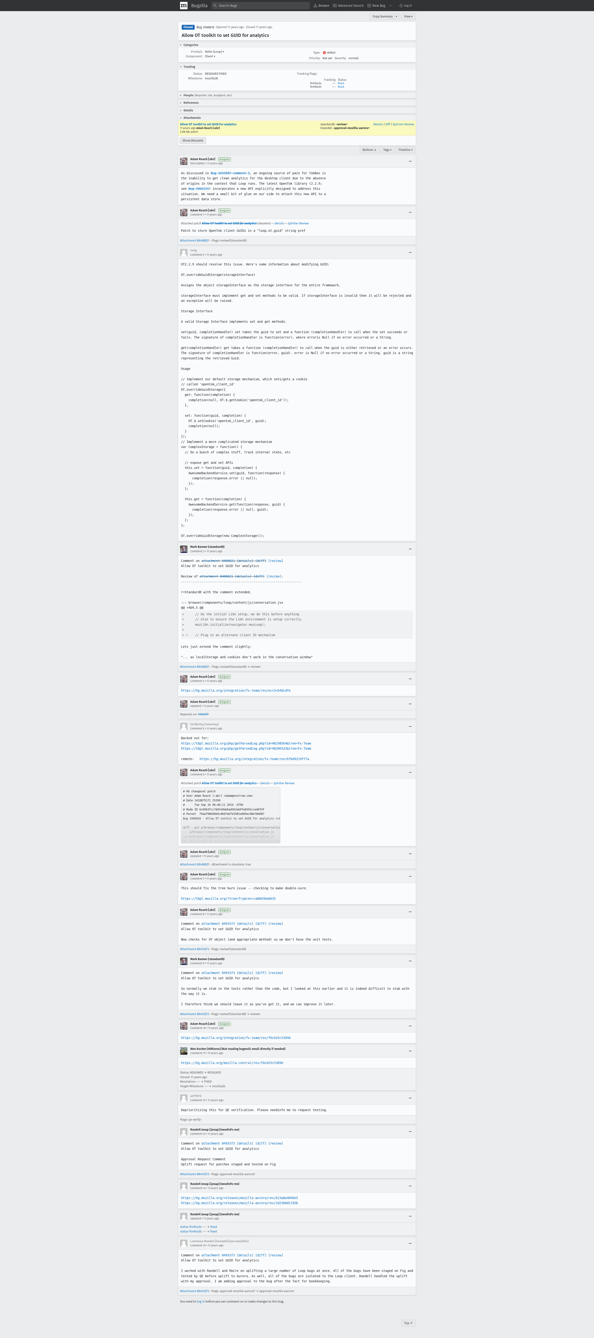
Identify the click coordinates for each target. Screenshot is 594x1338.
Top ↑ (408, 1323)
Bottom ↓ (370, 150)
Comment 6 (197, 774)
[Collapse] (410, 161)
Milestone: (195, 78)
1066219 (203, 714)
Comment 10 (198, 1028)
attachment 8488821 (218, 561)
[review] (275, 561)
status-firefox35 (190, 1231)
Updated (195, 706)
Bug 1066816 (205, 27)
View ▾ (408, 16)
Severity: (340, 58)
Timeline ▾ (405, 150)
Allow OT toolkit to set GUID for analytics (208, 124)
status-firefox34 (190, 1226)
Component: (194, 56)
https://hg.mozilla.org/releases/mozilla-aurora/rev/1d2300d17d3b (239, 1203)
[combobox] (260, 5)
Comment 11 (197, 1053)
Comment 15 (198, 1245)
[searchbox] (260, 5)
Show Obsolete (193, 140)
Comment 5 (197, 728)
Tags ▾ (387, 150)
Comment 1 (197, 214)
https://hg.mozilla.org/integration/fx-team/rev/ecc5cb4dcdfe (236, 690)
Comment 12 (198, 1100)
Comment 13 (198, 1133)
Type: (316, 52)
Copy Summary (383, 16)
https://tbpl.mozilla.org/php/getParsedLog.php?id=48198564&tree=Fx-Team (246, 743)
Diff (387, 124)
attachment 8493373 (218, 923)
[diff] (260, 561)
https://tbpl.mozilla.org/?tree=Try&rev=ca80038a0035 (228, 898)
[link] (230, 815)
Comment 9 (197, 963)
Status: (198, 73)
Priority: (314, 58)
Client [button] (210, 56)
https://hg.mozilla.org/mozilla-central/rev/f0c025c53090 (232, 1063)
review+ (342, 124)
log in (201, 1301)
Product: (197, 51)
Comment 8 (197, 914)
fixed (341, 83)
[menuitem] (321, 5)
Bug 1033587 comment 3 (230, 173)
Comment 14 (198, 1188)
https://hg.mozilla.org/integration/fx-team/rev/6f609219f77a (254, 759)
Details (378, 124)
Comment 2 (197, 254)
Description (197, 163)
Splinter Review (403, 124)
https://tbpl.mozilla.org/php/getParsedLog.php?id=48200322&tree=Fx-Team (246, 748)
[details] (245, 561)
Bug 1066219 (198, 188)
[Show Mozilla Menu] (183, 5)
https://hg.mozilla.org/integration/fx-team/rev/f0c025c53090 (236, 1038)
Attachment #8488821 (194, 240)
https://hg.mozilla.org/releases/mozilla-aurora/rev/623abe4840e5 (239, 1198)
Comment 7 (197, 878)
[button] (405, 5)
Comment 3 (197, 551)
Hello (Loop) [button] (214, 51)
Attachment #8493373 (194, 949)
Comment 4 (197, 681)
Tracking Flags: (307, 73)
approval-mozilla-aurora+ (352, 128)
